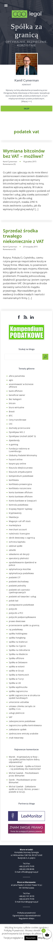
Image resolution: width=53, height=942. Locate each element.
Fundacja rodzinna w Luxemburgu (19, 450)
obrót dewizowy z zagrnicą (22, 537)
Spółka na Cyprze (17, 646)
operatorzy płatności (19, 558)
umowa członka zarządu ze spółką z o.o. (22, 707)
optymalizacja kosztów (20, 569)
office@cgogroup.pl (29, 872)
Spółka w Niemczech (19, 674)
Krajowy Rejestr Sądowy (20, 508)
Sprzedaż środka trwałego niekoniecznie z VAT (23, 236)
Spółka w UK (15, 683)
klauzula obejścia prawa (21, 467)
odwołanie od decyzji (19, 554)
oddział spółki (15, 546)
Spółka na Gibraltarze (19, 650)
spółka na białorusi (18, 641)
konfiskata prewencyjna (20, 484)
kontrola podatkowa (18, 504)
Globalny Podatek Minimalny (23, 455)
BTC (11, 415)
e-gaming (13, 444)
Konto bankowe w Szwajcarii (23, 500)
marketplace (15, 525)
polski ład (13, 600)
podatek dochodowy (19, 581)
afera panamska (17, 376)
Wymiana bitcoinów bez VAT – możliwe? (24, 153)
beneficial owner (17, 395)
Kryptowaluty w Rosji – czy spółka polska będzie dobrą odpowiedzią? (24, 759)
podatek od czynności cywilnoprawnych (19, 591)
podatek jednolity (17, 585)
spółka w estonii (17, 666)
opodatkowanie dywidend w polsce (22, 563)
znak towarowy (16, 737)
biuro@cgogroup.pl (29, 901)
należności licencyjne (19, 533)
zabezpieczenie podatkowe (22, 721)
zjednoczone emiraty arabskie (23, 733)
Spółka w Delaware (18, 662)
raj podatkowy (16, 629)
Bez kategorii (15, 399)
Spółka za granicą (26, 30)
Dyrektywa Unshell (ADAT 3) (22, 436)
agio (11, 380)
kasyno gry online (17, 463)
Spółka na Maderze (18, 654)
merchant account (18, 529)
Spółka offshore (16, 658)
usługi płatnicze (16, 713)
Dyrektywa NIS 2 (17, 432)
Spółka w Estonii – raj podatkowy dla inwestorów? (25, 767)
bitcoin (12, 403)
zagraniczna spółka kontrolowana (25, 725)
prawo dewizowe (17, 621)
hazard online (16, 459)
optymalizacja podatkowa (21, 573)
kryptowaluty (15, 513)
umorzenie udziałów (19, 702)
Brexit (12, 411)
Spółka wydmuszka (18, 687)
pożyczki (13, 608)
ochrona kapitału (17, 541)
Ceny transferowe (17, 419)
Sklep (26, 108)
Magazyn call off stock (19, 521)
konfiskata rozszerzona (20, 488)
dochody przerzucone (19, 428)
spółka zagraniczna (18, 691)
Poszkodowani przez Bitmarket (24, 774)
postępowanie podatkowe (21, 604)
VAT (10, 717)
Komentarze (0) (9, 164)
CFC (11, 423)
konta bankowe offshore (21, 492)
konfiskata (14, 480)
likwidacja (14, 517)
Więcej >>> (43, 937)
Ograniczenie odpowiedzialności (26, 915)
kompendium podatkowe (21, 476)
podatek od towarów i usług (22, 596)
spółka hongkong (17, 637)
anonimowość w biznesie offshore (21, 385)
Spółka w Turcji (16, 678)
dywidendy (14, 440)
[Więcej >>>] (26, 101)
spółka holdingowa (18, 633)
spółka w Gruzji (16, 670)
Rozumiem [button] (31, 938)
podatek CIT (14, 577)
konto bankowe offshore (21, 496)
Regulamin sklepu (26, 918)
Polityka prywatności (26, 912)
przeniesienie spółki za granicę (24, 625)
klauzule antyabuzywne (20, 471)
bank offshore (16, 391)
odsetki (12, 550)
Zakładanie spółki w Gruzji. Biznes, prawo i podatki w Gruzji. (24, 789)
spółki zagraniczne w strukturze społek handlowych (24, 696)
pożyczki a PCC (16, 613)
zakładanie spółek (17, 729)
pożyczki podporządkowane (22, 617)
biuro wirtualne (16, 407)
